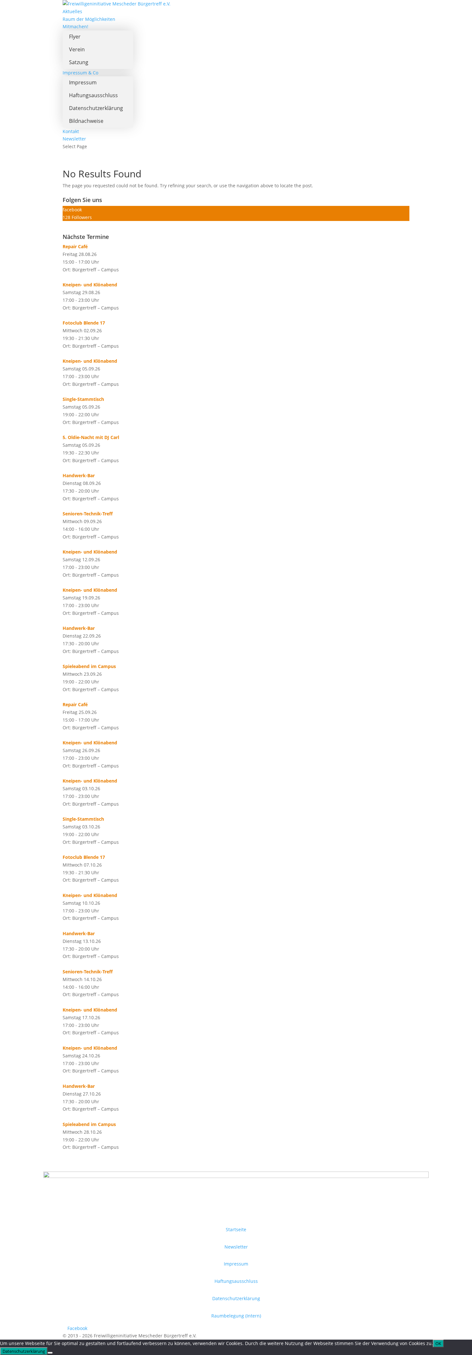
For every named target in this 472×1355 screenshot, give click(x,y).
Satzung (78, 62)
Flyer (75, 36)
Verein (77, 49)
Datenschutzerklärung (96, 108)
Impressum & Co (80, 73)
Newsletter (74, 139)
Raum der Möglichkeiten (89, 19)
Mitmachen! (75, 26)
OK (438, 1343)
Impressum (83, 82)
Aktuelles (72, 11)
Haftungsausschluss (93, 95)
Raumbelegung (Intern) (236, 1316)
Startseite (236, 1229)
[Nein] (50, 1353)
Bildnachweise (86, 120)
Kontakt (71, 131)
